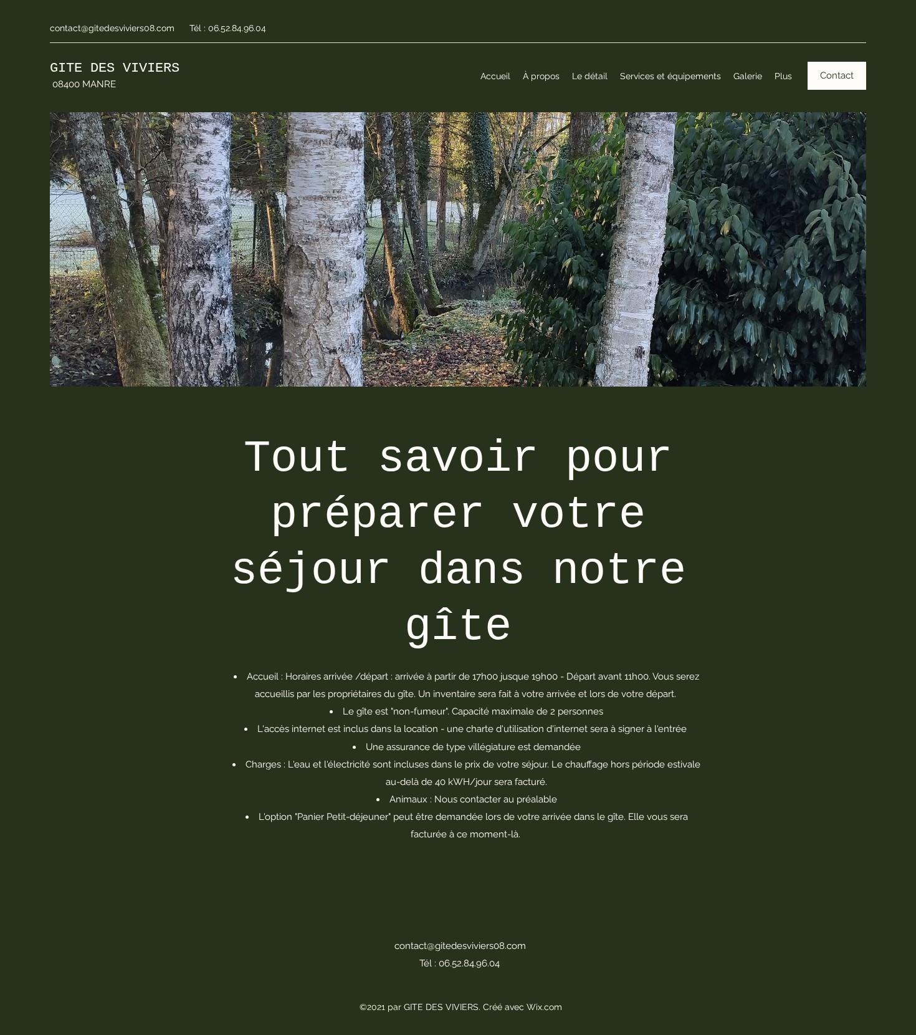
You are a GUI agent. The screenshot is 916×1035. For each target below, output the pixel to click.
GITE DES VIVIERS (114, 68)
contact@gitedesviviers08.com (112, 28)
